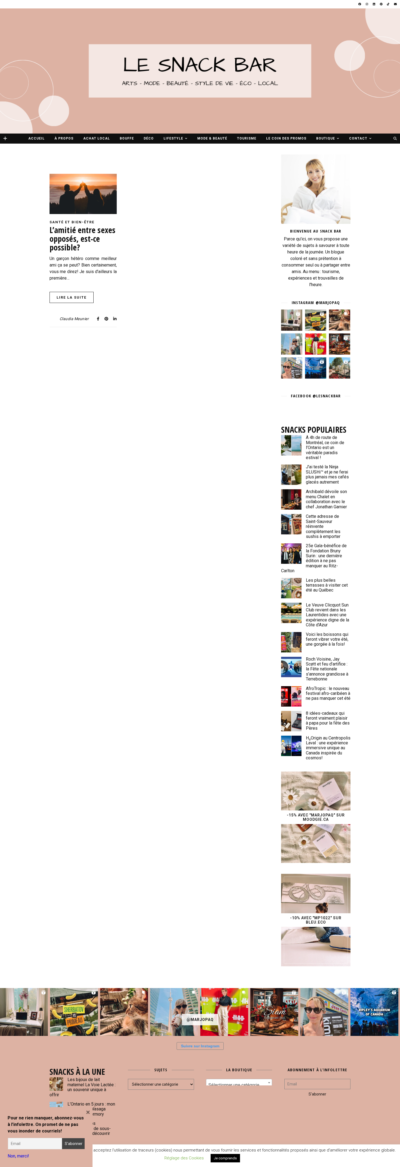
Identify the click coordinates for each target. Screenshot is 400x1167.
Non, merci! (18, 1156)
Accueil (36, 138)
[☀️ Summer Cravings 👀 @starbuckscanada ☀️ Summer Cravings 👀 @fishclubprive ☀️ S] (291, 344)
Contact (358, 138)
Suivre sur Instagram (200, 1046)
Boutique (325, 138)
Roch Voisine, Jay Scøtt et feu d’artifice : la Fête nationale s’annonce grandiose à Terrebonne (327, 669)
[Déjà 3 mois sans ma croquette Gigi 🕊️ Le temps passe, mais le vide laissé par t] (339, 320)
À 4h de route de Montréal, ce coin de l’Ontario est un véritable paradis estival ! (325, 447)
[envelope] (395, 4)
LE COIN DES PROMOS (286, 138)
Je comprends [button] (225, 1158)
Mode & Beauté (212, 138)
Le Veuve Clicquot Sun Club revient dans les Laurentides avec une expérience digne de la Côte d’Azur (327, 615)
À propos (63, 138)
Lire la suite (72, 297)
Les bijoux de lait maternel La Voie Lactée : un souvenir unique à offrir (83, 1087)
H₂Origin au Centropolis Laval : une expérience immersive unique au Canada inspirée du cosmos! (328, 748)
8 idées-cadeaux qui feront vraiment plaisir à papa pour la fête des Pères (328, 721)
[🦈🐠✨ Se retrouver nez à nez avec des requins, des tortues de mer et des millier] (315, 368)
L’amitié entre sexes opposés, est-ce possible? (82, 238)
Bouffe (127, 138)
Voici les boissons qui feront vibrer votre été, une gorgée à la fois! (327, 639)
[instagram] (367, 4)
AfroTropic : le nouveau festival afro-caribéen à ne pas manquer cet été (328, 693)
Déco (149, 138)
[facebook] (360, 4)
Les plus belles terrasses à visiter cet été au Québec (327, 585)
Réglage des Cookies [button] (184, 1158)
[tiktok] (388, 4)
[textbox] (239, 1085)
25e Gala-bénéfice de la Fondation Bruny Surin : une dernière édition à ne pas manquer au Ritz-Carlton (314, 558)
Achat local (96, 138)
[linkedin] (374, 4)
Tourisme (246, 138)
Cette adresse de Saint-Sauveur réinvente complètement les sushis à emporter (323, 526)
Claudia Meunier (74, 319)
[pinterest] (381, 4)
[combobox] (239, 1082)
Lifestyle (173, 138)
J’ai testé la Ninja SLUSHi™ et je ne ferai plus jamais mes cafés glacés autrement (327, 474)
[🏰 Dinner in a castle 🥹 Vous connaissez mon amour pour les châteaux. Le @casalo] (339, 368)
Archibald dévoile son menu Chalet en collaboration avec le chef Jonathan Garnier (326, 499)
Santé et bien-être (72, 222)
